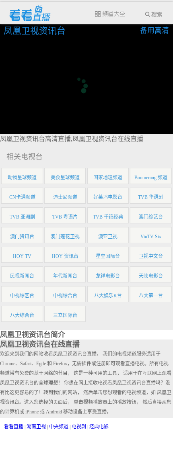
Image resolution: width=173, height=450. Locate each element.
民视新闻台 (22, 276)
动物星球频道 (22, 177)
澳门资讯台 (22, 236)
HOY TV (22, 256)
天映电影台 (151, 276)
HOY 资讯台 (65, 256)
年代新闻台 (65, 276)
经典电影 (99, 427)
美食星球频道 (65, 177)
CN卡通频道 (22, 197)
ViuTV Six (150, 236)
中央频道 (58, 427)
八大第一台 (151, 296)
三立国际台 (65, 315)
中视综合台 (65, 296)
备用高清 (154, 31)
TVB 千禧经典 (108, 217)
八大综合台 (22, 315)
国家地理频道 (107, 177)
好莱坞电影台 (107, 197)
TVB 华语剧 (150, 197)
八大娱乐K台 (108, 296)
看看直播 (13, 427)
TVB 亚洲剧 (22, 217)
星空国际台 (108, 256)
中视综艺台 (22, 296)
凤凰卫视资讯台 (36, 31)
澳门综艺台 (151, 217)
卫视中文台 (151, 256)
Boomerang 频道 (150, 177)
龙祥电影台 (108, 276)
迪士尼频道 (65, 197)
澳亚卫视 (107, 236)
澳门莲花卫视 (65, 236)
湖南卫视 (36, 427)
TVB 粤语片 (65, 217)
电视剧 (79, 427)
